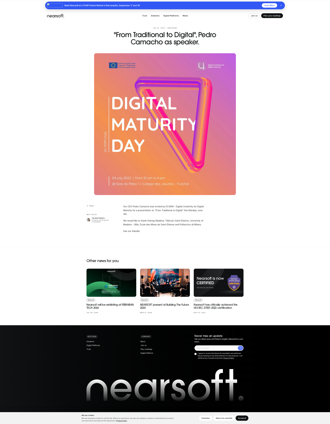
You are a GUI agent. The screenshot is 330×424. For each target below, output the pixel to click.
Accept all (242, 418)
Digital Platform (147, 353)
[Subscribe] (240, 348)
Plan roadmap (146, 349)
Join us (254, 16)
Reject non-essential (224, 418)
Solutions (155, 16)
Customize (205, 418)
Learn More (269, 5)
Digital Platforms (171, 16)
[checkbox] (195, 354)
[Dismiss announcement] (281, 5)
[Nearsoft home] (55, 15)
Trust (144, 16)
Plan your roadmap (271, 16)
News (185, 16)
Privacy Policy (228, 358)
